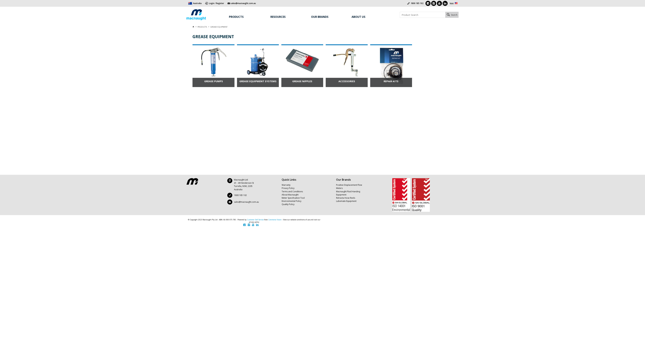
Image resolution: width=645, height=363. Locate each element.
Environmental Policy (291, 201)
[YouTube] (439, 3)
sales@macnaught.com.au (246, 201)
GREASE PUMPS (213, 81)
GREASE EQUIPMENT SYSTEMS (257, 81)
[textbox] (422, 15)
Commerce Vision (275, 219)
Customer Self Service (255, 219)
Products (236, 17)
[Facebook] (428, 3)
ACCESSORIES (346, 81)
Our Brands (319, 17)
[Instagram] (433, 3)
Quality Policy (288, 204)
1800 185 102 (417, 3)
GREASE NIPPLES (302, 81)
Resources (278, 17)
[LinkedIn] (445, 3)
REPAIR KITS (391, 81)
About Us (358, 17)
